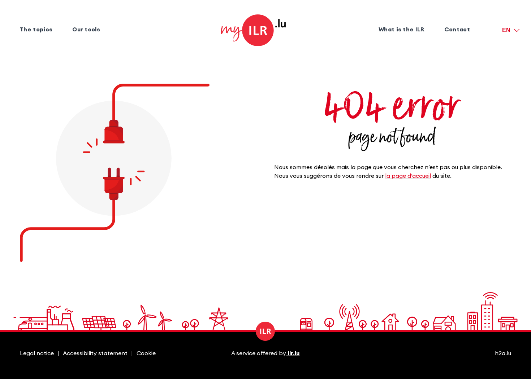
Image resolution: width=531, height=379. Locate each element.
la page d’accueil (408, 176)
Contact (457, 29)
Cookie (146, 353)
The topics (36, 29)
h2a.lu (503, 353)
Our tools (86, 29)
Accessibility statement (95, 353)
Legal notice (37, 353)
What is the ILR (401, 29)
